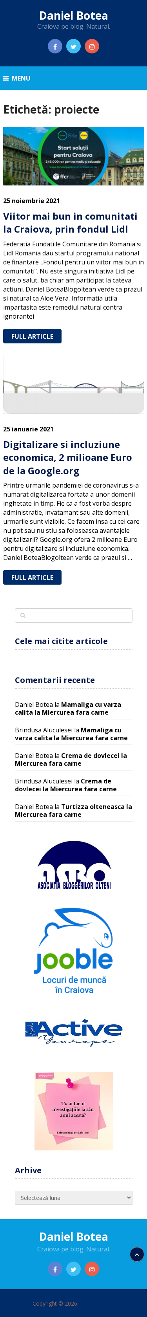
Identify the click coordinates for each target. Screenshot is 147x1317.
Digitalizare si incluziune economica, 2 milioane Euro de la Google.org (67, 457)
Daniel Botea (73, 15)
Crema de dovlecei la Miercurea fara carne (71, 759)
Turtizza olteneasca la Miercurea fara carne (73, 810)
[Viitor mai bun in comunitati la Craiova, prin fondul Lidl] (73, 156)
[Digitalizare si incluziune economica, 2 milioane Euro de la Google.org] (73, 384)
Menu (21, 78)
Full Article (32, 336)
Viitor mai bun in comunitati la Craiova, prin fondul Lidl (70, 222)
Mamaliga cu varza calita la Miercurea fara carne (68, 708)
